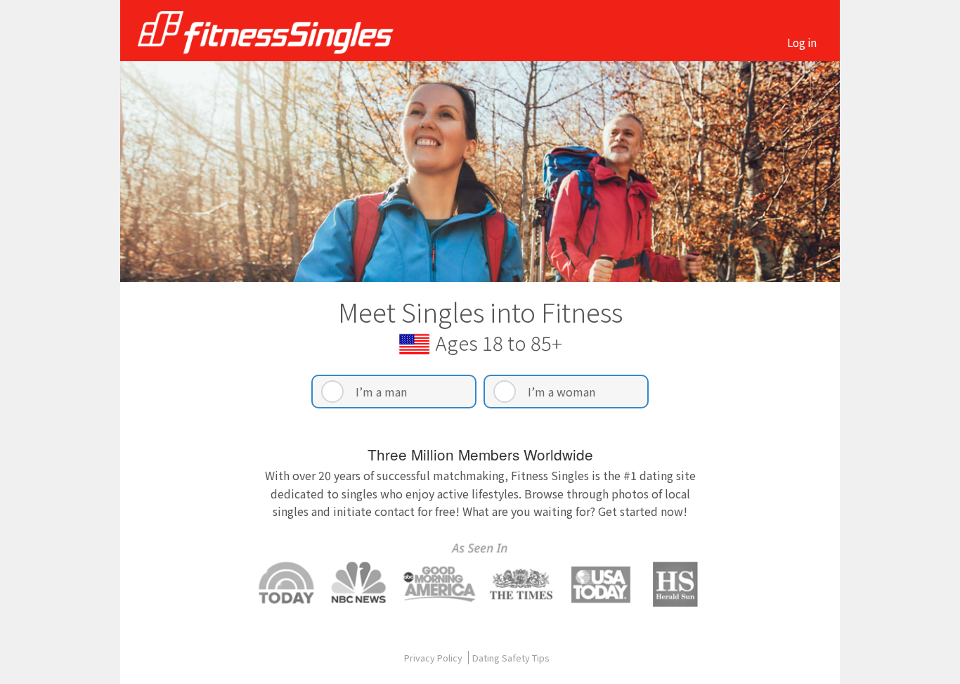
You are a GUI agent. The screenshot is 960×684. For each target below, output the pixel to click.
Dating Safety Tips (511, 657)
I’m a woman (561, 391)
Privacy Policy (434, 657)
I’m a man (381, 391)
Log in (802, 42)
